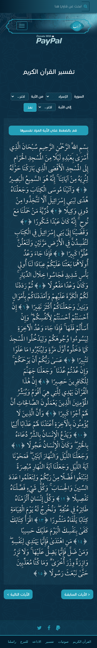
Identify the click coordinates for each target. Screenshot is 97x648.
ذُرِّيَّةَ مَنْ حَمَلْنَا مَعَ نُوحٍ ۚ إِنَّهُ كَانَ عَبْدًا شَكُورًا (50, 217)
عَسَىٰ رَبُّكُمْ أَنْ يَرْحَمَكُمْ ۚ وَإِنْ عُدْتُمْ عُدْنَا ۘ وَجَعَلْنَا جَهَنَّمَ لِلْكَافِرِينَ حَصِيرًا (50, 372)
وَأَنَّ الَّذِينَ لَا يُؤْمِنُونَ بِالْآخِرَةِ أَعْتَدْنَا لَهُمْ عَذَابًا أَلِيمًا (49, 419)
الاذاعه (36, 642)
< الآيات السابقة (77, 594)
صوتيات (63, 642)
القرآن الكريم (82, 642)
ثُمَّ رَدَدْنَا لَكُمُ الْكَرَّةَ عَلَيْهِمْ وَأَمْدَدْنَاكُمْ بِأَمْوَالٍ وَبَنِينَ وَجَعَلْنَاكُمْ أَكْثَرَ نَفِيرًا (50, 297)
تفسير (50, 642)
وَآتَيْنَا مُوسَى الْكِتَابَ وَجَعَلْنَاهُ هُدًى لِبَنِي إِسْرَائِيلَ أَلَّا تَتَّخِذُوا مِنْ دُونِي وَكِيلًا (49, 201)
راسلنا (12, 642)
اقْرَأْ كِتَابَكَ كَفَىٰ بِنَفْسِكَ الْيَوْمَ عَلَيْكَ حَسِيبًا (49, 526)
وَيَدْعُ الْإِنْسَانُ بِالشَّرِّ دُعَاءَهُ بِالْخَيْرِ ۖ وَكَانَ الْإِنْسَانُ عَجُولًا (51, 441)
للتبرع (24, 642)
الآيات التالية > (18, 594)
